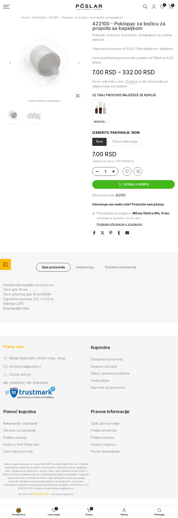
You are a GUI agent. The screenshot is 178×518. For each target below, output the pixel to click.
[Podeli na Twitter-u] (102, 233)
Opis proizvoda (53, 267)
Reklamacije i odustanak (20, 423)
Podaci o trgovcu (103, 444)
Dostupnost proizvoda (107, 359)
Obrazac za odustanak (19, 430)
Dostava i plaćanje (104, 366)
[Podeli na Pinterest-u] (111, 233)
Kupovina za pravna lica (108, 387)
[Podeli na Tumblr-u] (119, 233)
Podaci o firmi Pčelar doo (21, 444)
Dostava (131, 81)
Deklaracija (85, 267)
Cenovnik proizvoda (18, 451)
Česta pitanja (100, 380)
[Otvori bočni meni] (5, 264)
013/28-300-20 (20, 374)
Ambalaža (39, 17)
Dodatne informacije (121, 267)
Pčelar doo (13, 346)
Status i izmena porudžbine (110, 373)
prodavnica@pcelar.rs (25, 366)
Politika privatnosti (104, 430)
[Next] (78, 62)
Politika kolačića (102, 437)
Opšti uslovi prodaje (105, 423)
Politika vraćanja (14, 437)
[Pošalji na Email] (127, 233)
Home (26, 17)
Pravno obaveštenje (105, 451)
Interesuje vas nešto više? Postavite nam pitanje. (128, 204)
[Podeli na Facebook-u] (94, 233)
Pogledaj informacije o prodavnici (119, 224)
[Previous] (10, 62)
